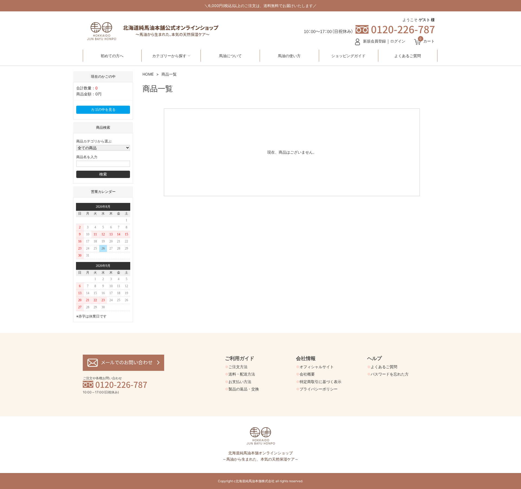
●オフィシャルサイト (315, 366)
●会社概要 (305, 374)
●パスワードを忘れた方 (388, 374)
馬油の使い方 (289, 55)
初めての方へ (112, 55)
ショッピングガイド (348, 55)
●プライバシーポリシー (317, 389)
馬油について (230, 55)
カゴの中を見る (103, 110)
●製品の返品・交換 (242, 389)
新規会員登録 (374, 41)
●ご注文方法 (236, 366)
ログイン (397, 41)
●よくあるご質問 (382, 366)
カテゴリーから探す (169, 55)
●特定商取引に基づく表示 (318, 381)
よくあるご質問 (407, 55)
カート (429, 41)
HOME (148, 74)
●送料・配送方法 (240, 374)
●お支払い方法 (238, 381)
